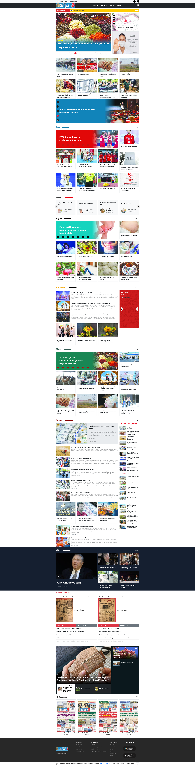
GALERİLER (79, 747)
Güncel (96, 5)
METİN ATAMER (131, 210)
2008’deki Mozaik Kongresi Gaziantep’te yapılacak (114, 638)
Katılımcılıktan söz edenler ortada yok (110, 631)
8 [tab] (96, 53)
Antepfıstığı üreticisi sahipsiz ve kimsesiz (111, 641)
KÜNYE (93, 744)
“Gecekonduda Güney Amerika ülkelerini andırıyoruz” (72, 641)
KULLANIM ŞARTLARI (96, 747)
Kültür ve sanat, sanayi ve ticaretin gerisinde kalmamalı (115, 634)
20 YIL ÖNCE (124, 625)
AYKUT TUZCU (67, 210)
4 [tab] (75, 53)
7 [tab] (88, 145)
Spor (112, 5)
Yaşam (118, 5)
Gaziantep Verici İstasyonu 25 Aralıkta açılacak (70, 631)
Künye (57, 1)
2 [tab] (57, 106)
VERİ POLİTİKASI (95, 749)
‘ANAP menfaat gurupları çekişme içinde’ (68, 628)
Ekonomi (104, 5)
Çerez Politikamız (104, 763)
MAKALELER (79, 744)
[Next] (137, 10)
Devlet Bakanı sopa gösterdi (64, 634)
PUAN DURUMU (80, 751)
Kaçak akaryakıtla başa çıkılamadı (109, 628)
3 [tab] (70, 53)
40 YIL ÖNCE (81, 625)
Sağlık (111, 755)
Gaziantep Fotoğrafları (127, 662)
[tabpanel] (83, 32)
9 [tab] (101, 53)
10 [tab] (106, 53)
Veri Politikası (73, 1)
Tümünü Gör (129, 325)
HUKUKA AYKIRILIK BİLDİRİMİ (98, 751)
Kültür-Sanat (113, 753)
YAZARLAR (79, 749)
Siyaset (112, 749)
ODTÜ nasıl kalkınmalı (62, 638)
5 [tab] (80, 53)
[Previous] (136, 10)
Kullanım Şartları (64, 1)
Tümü (136, 127)
